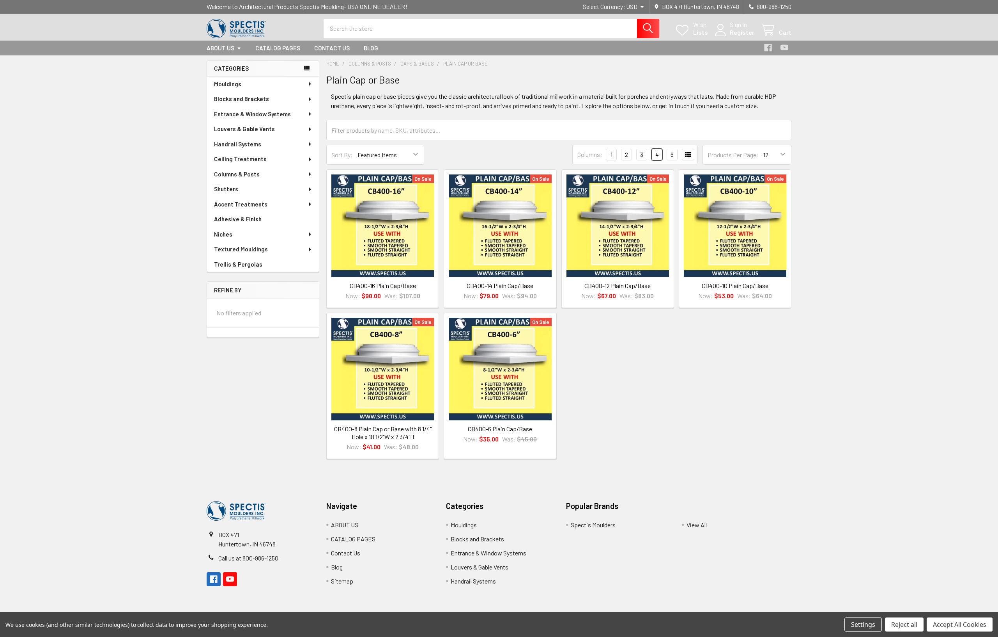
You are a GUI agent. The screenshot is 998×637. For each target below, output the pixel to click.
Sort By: (342, 154)
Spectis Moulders (593, 524)
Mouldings (227, 83)
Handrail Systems (237, 144)
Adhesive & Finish (238, 218)
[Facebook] (768, 48)
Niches (223, 234)
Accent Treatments (240, 204)
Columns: (589, 154)
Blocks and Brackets (241, 98)
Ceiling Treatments (240, 158)
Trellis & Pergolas (238, 264)
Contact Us (332, 48)
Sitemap (342, 581)
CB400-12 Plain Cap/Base (617, 285)
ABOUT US (220, 48)
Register (742, 32)
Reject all (904, 624)
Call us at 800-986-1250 (248, 558)
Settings (863, 624)
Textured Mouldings (241, 249)
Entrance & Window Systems (252, 113)
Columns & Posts (237, 174)
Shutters (226, 188)
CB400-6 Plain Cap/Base (500, 428)
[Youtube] (784, 48)
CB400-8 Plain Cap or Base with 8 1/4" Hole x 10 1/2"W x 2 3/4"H (383, 432)
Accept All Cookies (959, 624)
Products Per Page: (733, 154)
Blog (371, 48)
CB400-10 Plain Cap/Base (735, 285)
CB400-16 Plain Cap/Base (383, 285)
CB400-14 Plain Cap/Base (500, 285)
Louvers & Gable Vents (244, 128)
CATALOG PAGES (277, 48)
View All (697, 524)
